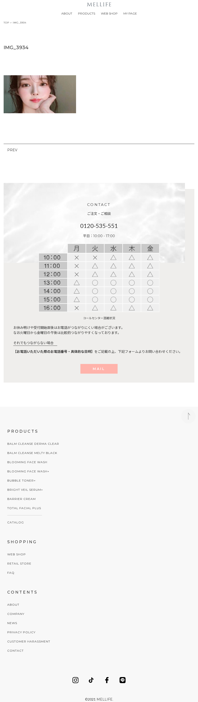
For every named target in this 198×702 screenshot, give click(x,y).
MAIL (99, 369)
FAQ (10, 572)
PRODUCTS (86, 13)
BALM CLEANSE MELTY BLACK (32, 453)
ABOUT (66, 13)
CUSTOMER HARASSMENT (28, 641)
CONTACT (15, 650)
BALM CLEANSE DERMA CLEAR (33, 443)
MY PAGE (130, 13)
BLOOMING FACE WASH (27, 462)
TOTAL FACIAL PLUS (24, 508)
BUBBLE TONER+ (21, 480)
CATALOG (15, 522)
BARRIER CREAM (21, 499)
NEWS (12, 623)
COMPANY (15, 614)
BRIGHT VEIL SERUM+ (25, 489)
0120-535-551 (99, 225)
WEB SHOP (109, 13)
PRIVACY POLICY (21, 632)
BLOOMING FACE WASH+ (28, 471)
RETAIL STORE (19, 563)
